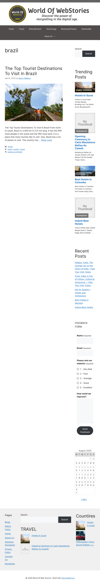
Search (78, 49)
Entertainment (35, 29)
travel (22, 149)
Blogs (7, 522)
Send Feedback (85, 430)
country (16, 149)
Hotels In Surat (39, 535)
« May (84, 499)
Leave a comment (15, 152)
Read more (46, 140)
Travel (21, 29)
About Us (48, 36)
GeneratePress (68, 578)
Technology (51, 29)
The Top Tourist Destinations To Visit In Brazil (33, 71)
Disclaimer (10, 564)
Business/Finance (69, 29)
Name (84, 335)
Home (11, 29)
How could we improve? (84, 395)
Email (84, 348)
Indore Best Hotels (84, 307)
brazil (10, 149)
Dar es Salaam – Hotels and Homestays (83, 292)
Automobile (86, 29)
